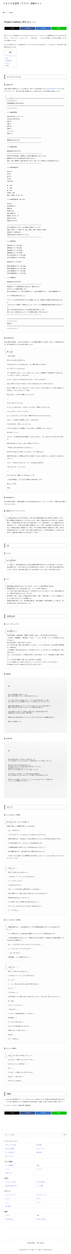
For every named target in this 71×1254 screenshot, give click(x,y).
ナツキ (38, 1202)
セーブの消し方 (10, 1152)
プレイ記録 (40, 1185)
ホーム (5, 12)
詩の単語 (39, 1145)
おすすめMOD (41, 1182)
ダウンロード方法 (10, 1145)
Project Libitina (41, 1219)
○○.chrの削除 (9, 1148)
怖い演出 (8, 1206)
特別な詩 (8, 60)
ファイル (39, 1169)
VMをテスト (9, 1173)
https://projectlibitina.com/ (51, 88)
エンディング (40, 1148)
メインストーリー (10, 1195)
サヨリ (38, 1198)
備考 (12, 12)
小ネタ (7, 1215)
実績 (38, 1165)
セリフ (7, 63)
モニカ (7, 1198)
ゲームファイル (10, 55)
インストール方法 (10, 1182)
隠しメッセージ (10, 1156)
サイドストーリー (42, 1195)
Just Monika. (9, 1219)
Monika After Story (11, 1186)
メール (7, 1169)
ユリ (6, 1202)
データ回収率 (9, 1165)
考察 (38, 1215)
